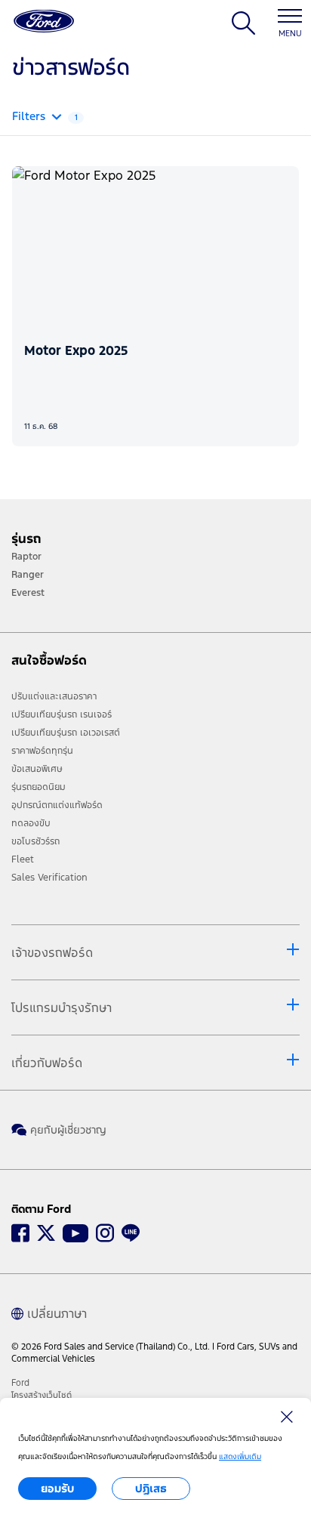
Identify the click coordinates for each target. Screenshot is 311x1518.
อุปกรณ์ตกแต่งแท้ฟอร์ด (57, 805)
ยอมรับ (57, 1488)
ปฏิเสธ (151, 1488)
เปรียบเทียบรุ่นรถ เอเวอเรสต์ (65, 733)
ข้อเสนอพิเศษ (37, 769)
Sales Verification (49, 878)
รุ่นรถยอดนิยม (38, 787)
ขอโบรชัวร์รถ (35, 841)
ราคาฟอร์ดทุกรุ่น (42, 751)
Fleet (22, 859)
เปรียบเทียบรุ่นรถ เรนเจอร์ (61, 714)
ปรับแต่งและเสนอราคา (54, 696)
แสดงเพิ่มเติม (240, 1456)
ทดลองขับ (31, 823)
